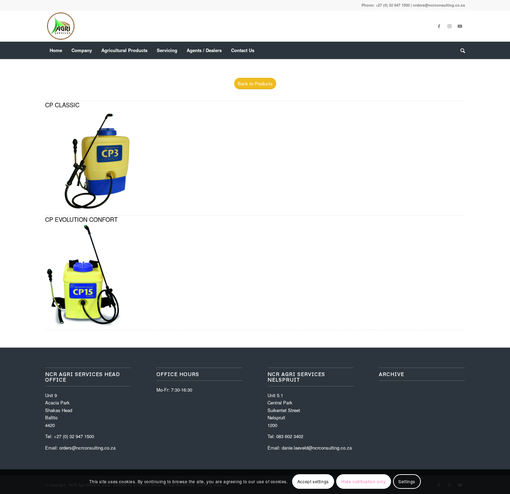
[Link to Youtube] (459, 26)
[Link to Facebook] (439, 26)
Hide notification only (363, 482)
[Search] (460, 50)
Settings (406, 482)
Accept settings (313, 482)
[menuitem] (56, 50)
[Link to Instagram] (449, 26)
